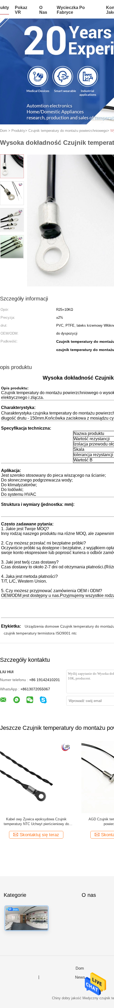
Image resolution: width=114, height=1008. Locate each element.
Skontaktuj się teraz (39, 834)
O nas (43, 10)
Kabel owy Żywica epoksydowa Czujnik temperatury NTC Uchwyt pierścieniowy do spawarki (36, 821)
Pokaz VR (21, 10)
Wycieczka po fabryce (71, 10)
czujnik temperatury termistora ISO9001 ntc (40, 633)
